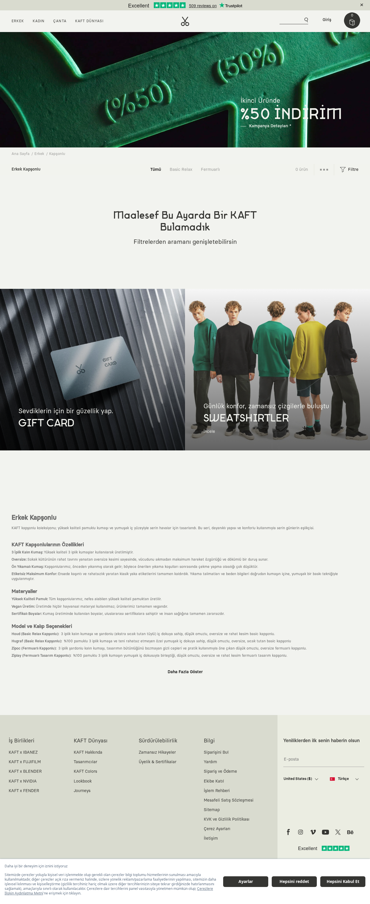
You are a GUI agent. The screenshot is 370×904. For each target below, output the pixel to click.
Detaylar (209, 5)
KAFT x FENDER (24, 791)
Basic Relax (181, 169)
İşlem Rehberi (217, 791)
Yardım (210, 762)
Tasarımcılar (85, 762)
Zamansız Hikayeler (157, 752)
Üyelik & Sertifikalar (157, 762)
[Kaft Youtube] (325, 832)
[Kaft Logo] (185, 21)
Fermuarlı (210, 169)
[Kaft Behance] (350, 832)
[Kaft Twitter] (338, 832)
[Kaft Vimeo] (313, 832)
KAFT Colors (85, 772)
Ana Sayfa (20, 154)
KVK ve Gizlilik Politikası (226, 819)
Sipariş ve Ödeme (220, 772)
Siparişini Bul (216, 752)
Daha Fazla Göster (185, 672)
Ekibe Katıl (214, 781)
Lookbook (83, 781)
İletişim (211, 838)
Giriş (327, 20)
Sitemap (212, 810)
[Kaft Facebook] (288, 832)
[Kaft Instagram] (301, 832)
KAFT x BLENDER (25, 772)
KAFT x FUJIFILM (25, 762)
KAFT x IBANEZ (23, 752)
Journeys (82, 791)
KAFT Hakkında (88, 752)
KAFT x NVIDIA (23, 781)
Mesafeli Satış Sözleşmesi (229, 800)
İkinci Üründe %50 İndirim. (175, 5)
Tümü (155, 169)
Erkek (39, 154)
